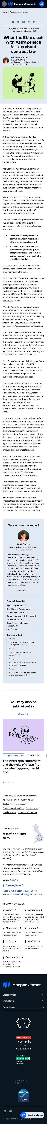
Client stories (32, 808)
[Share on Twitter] (18, 21)
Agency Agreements (15, 605)
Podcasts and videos (27, 812)
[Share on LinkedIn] (23, 21)
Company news (25, 800)
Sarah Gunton (16, 268)
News (5, 12)
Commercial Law (14, 616)
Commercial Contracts (17, 612)
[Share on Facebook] (13, 21)
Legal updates (9, 812)
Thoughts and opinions (19, 12)
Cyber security (30, 616)
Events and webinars (26, 795)
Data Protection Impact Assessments (17, 624)
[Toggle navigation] (4, 4)
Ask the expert (9, 800)
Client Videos (9, 795)
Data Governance (14, 619)
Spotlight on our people (14, 804)
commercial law (14, 507)
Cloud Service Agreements (18, 609)
